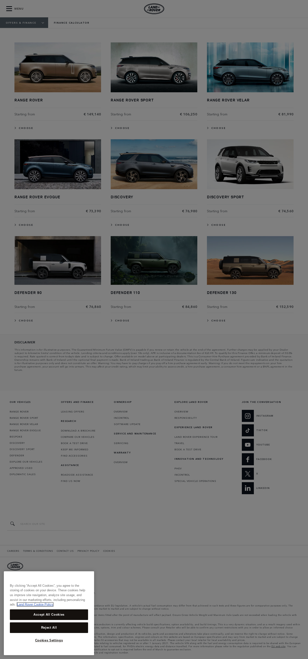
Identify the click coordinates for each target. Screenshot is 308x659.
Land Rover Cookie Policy (35, 604)
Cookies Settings (49, 640)
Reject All (49, 627)
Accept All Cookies (48, 614)
